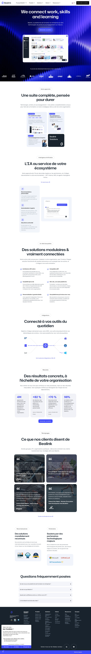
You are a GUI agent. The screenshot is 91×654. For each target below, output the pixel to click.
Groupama (57, 621)
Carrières (77, 623)
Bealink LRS (38, 619)
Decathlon (57, 615)
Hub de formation (47, 619)
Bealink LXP (38, 614)
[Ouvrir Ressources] (59, 2)
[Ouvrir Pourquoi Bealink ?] (26, 2)
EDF (56, 617)
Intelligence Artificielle (26, 618)
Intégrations (27, 622)
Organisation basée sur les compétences (48, 615)
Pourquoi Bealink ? (26, 615)
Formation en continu (47, 629)
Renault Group (57, 619)
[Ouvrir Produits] (34, 2)
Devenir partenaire (77, 625)
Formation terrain (47, 631)
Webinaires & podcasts (67, 619)
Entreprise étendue (47, 635)
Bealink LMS (38, 615)
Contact (77, 627)
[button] (45, 89)
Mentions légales (78, 652)
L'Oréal (56, 614)
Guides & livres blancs (68, 616)
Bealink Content (37, 621)
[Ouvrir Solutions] (42, 2)
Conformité (47, 633)
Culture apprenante (47, 626)
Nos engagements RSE (78, 620)
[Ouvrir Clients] (50, 2)
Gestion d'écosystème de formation (48, 623)
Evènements (68, 621)
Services (26, 620)
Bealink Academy (67, 623)
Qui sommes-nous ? (77, 615)
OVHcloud (57, 623)
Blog (66, 614)
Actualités (77, 617)
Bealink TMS (38, 617)
